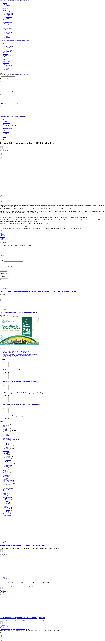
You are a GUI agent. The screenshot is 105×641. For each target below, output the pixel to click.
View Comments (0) (5, 273)
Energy (4, 23)
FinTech (5, 467)
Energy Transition (7, 448)
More (4, 31)
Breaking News (6, 428)
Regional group (6, 497)
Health (7, 35)
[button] (1, 73)
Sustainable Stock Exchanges (9, 125)
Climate (7, 452)
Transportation (9, 32)
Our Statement (6, 6)
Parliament (5, 493)
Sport (4, 504)
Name (2, 258)
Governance (5, 471)
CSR (7, 501)
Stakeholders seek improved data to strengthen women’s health (17, 355)
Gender (4, 470)
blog (4, 426)
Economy (5, 440)
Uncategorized (6, 513)
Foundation (5, 469)
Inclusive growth (6, 133)
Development (6, 438)
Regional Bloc (6, 495)
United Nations (6, 123)
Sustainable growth (7, 126)
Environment (6, 24)
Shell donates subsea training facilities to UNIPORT (19, 312)
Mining (7, 444)
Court (4, 434)
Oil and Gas (8, 445)
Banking (5, 425)
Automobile (8, 508)
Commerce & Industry (8, 22)
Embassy (5, 442)
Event (4, 453)
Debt (4, 437)
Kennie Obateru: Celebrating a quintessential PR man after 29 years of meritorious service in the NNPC (38, 291)
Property (8, 458)
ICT (4, 27)
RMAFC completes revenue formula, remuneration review (10, 91)
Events (7, 502)
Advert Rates (9, 17)
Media (4, 479)
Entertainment (6, 449)
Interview (8, 37)
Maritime (8, 511)
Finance (4, 26)
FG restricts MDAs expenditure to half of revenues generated (22, 618)
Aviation (8, 510)
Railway (8, 512)
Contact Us (5, 8)
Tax (4, 506)
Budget (4, 429)
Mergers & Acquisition (8, 480)
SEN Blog (5, 498)
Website (2, 263)
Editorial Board (6, 4)
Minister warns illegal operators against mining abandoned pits (17, 356)
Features (8, 36)
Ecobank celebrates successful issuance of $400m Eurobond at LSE (24, 583)
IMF (7, 485)
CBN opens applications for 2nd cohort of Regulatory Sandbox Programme (13, 116)
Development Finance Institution (10, 439)
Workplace (8, 33)
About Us (5, 3)
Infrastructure (6, 475)
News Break (5, 490)
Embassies (8, 484)
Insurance (8, 465)
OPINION (5, 492)
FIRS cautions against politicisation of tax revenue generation (22, 545)
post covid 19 (6, 130)
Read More (2, 555)
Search (15, 316)
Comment (2, 255)
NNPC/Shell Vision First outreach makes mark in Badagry (10, 103)
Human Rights (6, 472)
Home (4, 10)
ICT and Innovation (7, 474)
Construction (6, 431)
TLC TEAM (56, 630)
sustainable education (7, 128)
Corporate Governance (8, 433)
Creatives (5, 435)
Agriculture (5, 20)
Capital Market (9, 463)
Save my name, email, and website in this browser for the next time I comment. (19, 266)
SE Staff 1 (2, 149)
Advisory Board (6, 5)
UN (4, 124)
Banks (4, 135)
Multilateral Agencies (7, 28)
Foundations (8, 503)
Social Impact (6, 29)
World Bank (5, 121)
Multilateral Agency (7, 488)
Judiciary (5, 478)
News (4, 19)
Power (4, 494)
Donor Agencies (9, 483)
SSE (4, 129)
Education (5, 309)
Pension (7, 466)
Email (2, 260)
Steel (7, 447)
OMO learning (6, 132)
